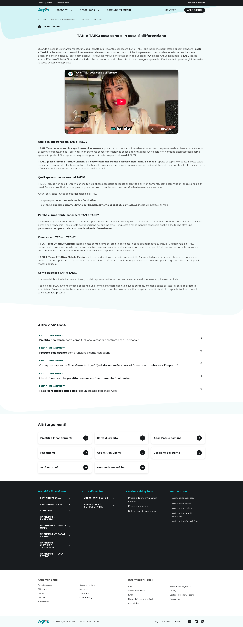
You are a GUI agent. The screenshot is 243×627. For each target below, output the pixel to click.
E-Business (84, 593)
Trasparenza (175, 599)
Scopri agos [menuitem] (87, 10)
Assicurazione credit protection (182, 514)
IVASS (131, 595)
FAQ (156, 622)
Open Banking (85, 597)
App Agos (83, 589)
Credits (177, 622)
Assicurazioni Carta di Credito (186, 521)
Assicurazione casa (181, 503)
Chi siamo (42, 589)
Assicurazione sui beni (183, 498)
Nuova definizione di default (140, 599)
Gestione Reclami (87, 585)
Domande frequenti (119, 10)
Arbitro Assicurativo (136, 591)
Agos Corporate (45, 585)
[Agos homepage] (43, 10)
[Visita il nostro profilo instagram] (202, 621)
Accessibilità (133, 603)
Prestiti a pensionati (138, 506)
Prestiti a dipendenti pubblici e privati (142, 499)
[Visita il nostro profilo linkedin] (196, 621)
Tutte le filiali (43, 602)
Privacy (173, 591)
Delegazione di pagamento (142, 511)
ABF (130, 586)
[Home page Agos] (39, 19)
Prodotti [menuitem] (62, 10)
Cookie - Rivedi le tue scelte (182, 595)
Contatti (171, 10)
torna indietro (52, 27)
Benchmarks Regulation (180, 586)
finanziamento (71, 49)
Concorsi (42, 597)
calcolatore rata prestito (51, 292)
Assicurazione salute (182, 508)
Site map (166, 622)
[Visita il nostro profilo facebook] (189, 621)
